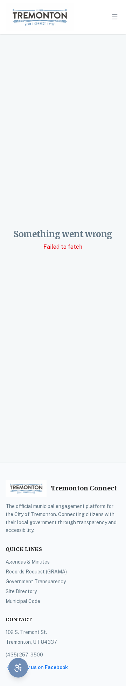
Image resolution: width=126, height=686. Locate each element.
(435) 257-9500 (24, 655)
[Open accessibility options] (18, 668)
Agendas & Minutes (28, 562)
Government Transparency (36, 581)
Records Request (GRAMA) (36, 571)
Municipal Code (23, 601)
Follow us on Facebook (41, 667)
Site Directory (21, 591)
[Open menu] (114, 17)
